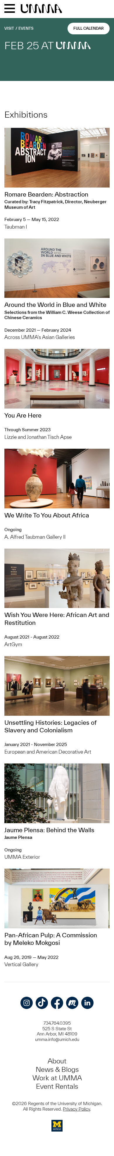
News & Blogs (57, 1069)
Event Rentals (57, 1086)
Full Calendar (88, 28)
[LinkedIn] (87, 1003)
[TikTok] (42, 1003)
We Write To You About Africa (46, 515)
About (57, 1061)
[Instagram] (26, 1003)
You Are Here (23, 415)
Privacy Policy (76, 1108)
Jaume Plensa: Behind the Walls (49, 829)
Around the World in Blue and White (55, 304)
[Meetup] (72, 1003)
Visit (9, 28)
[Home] (41, 9)
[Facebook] (57, 1003)
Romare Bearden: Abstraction (46, 194)
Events (25, 28)
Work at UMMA (57, 1078)
